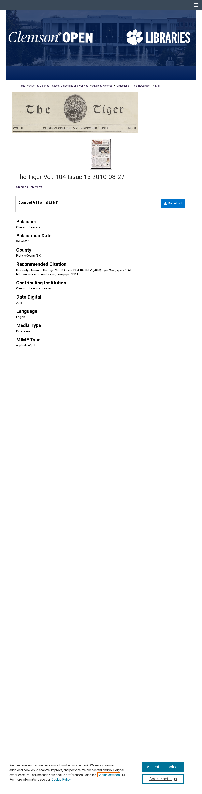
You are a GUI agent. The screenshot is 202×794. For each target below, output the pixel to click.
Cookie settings (109, 775)
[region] (101, 772)
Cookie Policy (61, 779)
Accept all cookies (163, 766)
